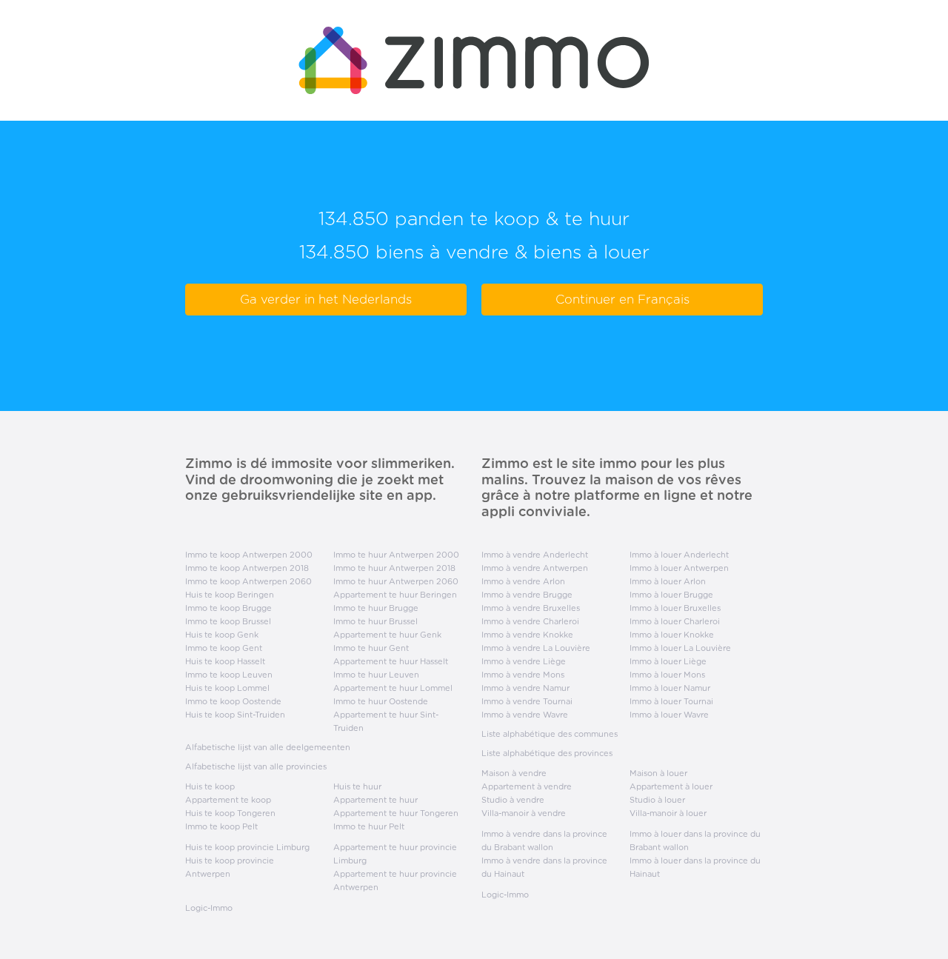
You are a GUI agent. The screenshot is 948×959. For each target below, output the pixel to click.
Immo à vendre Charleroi (530, 621)
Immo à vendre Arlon (523, 581)
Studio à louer (657, 800)
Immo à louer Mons (667, 674)
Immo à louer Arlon (668, 581)
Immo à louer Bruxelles (675, 608)
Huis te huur (357, 786)
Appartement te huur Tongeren (395, 813)
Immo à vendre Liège (523, 661)
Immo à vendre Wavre (524, 714)
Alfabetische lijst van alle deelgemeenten (267, 747)
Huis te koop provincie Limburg (247, 847)
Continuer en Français (622, 299)
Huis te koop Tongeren (230, 813)
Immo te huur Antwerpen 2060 (395, 581)
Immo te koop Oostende (233, 701)
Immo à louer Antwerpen (679, 568)
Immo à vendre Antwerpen (534, 568)
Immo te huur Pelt (368, 826)
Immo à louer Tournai (671, 701)
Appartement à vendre (526, 786)
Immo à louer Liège (668, 661)
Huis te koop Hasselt (225, 661)
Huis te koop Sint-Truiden (235, 714)
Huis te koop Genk (221, 634)
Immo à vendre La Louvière (535, 648)
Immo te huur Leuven (376, 674)
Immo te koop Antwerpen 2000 (249, 554)
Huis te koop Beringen (229, 594)
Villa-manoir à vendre (523, 813)
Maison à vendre (514, 773)
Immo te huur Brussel (375, 621)
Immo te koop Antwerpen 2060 (248, 581)
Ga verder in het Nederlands (326, 299)
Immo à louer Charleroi (675, 621)
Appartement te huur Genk (387, 634)
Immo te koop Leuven (229, 674)
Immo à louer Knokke (672, 634)
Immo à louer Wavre (669, 714)
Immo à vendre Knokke (527, 634)
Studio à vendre (512, 800)
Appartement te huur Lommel (393, 688)
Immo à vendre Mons (522, 674)
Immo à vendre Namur (525, 688)
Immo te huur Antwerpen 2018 (394, 568)
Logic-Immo (209, 908)
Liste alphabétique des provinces (546, 753)
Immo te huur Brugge (375, 608)
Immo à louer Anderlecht (679, 554)
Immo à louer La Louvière (680, 648)
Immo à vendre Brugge (527, 594)
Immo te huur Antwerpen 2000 (396, 554)
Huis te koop (210, 786)
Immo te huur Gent (371, 648)
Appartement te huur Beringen (395, 594)
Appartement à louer (671, 786)
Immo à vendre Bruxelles (530, 608)
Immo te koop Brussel (228, 621)
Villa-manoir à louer (668, 813)
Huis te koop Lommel (227, 688)
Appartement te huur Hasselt (390, 661)
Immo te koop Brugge (228, 608)
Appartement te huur (375, 800)
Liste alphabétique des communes (549, 734)
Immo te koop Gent (223, 648)
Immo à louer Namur (670, 688)
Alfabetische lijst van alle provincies (256, 766)
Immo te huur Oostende (380, 701)
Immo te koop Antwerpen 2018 (247, 568)
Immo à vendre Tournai (527, 701)
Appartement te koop (228, 800)
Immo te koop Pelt (221, 826)
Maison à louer (658, 773)
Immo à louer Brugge (671, 594)
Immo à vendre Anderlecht (534, 554)
